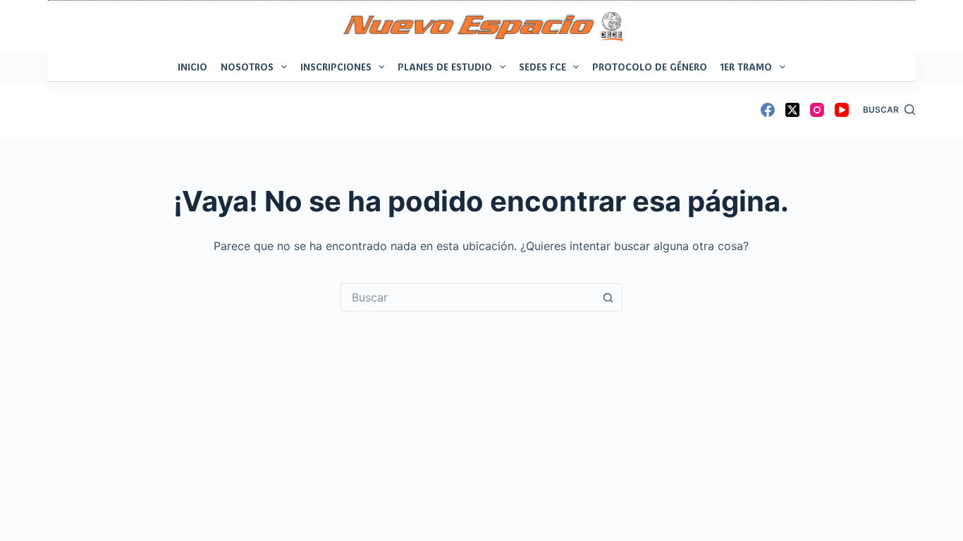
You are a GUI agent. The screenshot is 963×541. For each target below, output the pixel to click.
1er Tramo (746, 67)
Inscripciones (336, 67)
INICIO (192, 67)
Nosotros (247, 67)
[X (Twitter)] (792, 110)
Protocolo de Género (649, 67)
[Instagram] (817, 110)
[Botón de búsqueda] (608, 297)
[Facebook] (768, 110)
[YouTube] (842, 110)
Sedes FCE (542, 67)
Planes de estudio (445, 67)
